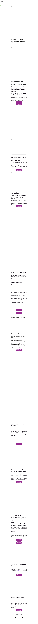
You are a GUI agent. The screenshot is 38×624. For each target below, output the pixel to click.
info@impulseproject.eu (19, 614)
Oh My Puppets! (19, 570)
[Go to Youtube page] (22, 617)
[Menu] (36, 2)
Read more (19, 104)
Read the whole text (19, 350)
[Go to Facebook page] (15, 617)
